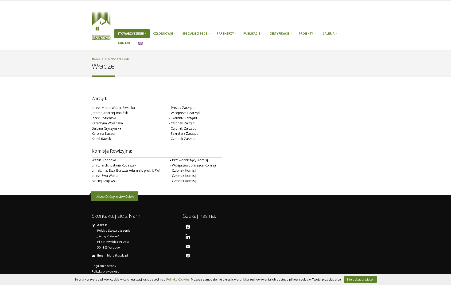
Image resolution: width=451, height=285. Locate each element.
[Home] (103, 25)
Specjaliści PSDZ (194, 34)
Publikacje (251, 34)
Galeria (328, 34)
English (140, 43)
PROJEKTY (306, 34)
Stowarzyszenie (130, 34)
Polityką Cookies (178, 279)
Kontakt (125, 43)
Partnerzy (225, 34)
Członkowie (163, 34)
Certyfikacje (279, 34)
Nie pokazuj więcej (360, 279)
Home (96, 58)
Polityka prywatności (106, 271)
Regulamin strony (104, 266)
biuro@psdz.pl (117, 255)
